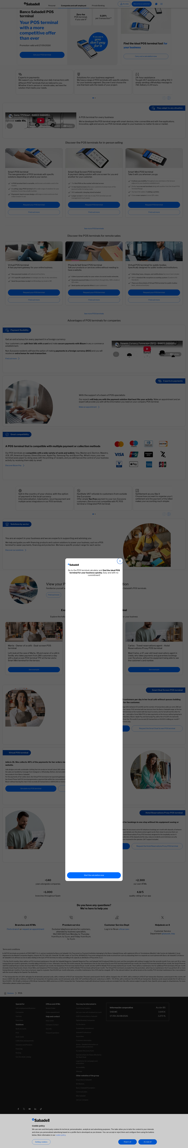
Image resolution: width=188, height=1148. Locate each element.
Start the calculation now (94, 875)
